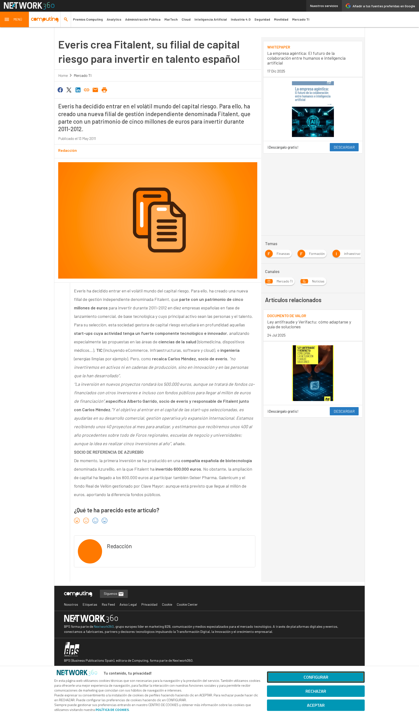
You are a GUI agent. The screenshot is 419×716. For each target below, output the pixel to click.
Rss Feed (108, 604)
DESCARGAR (344, 147)
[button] (14, 19)
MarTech (171, 19)
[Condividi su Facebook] (60, 89)
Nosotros (71, 604)
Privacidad (149, 604)
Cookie (167, 604)
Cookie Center (187, 604)
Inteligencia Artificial (210, 19)
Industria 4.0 (240, 19)
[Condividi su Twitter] (69, 89)
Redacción (67, 150)
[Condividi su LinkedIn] (78, 89)
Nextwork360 (104, 626)
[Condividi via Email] (95, 89)
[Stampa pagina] (104, 89)
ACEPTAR (316, 705)
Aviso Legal (128, 604)
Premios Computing (88, 19)
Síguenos (111, 593)
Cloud (186, 19)
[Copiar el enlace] (86, 89)
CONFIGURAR (316, 677)
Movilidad (281, 19)
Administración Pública (143, 19)
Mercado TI (300, 19)
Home (63, 75)
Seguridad (262, 19)
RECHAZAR (316, 691)
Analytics (114, 19)
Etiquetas (90, 604)
